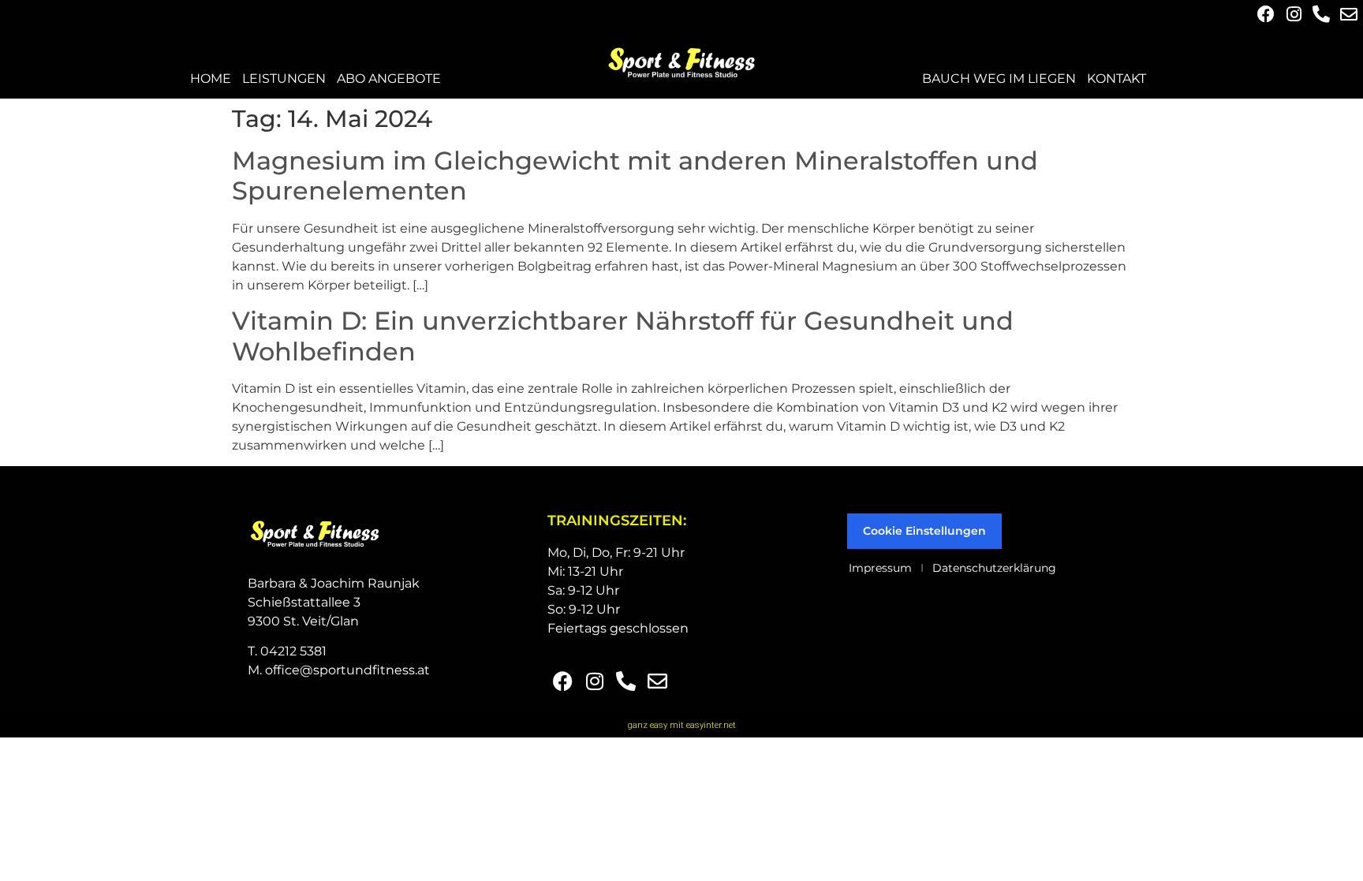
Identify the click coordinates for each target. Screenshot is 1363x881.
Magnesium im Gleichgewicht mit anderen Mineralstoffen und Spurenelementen (635, 175)
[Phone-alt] (1321, 14)
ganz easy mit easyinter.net (682, 725)
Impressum (880, 568)
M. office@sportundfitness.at (339, 670)
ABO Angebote (389, 78)
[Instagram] (1293, 14)
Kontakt (1116, 78)
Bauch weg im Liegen (999, 78)
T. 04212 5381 (287, 651)
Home (210, 78)
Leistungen (284, 78)
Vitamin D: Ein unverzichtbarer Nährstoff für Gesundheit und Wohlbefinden (623, 335)
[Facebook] (1265, 14)
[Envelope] (1349, 14)
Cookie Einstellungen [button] (924, 531)
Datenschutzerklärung (994, 568)
